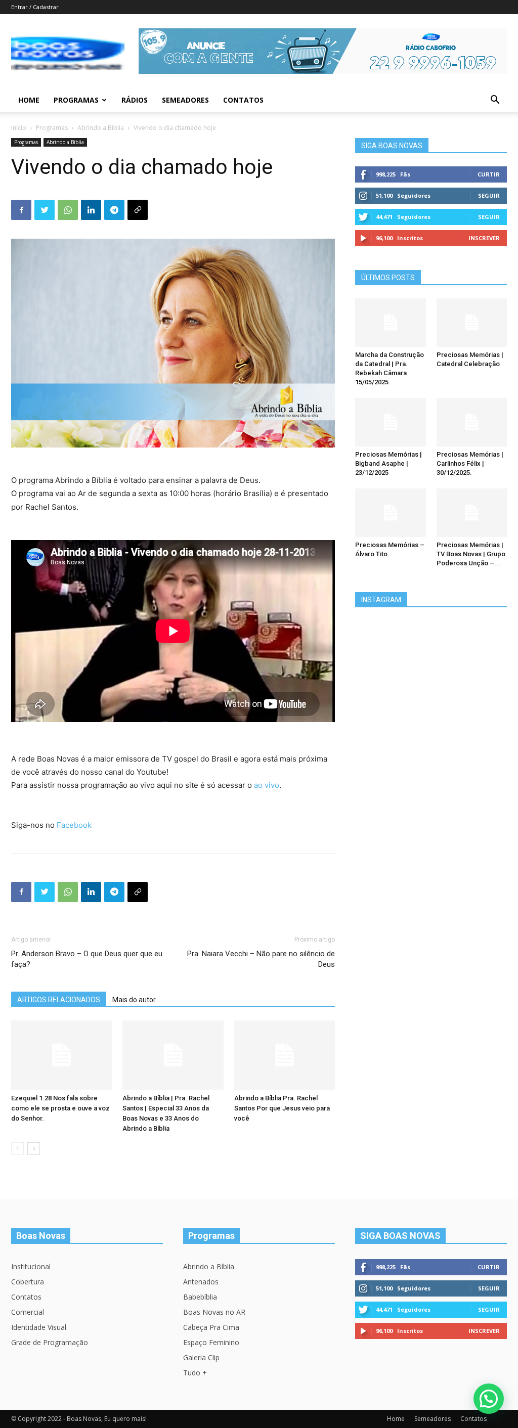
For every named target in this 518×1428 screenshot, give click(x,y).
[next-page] (33, 1148)
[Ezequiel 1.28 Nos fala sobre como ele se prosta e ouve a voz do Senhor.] (61, 1055)
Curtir (489, 174)
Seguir (489, 195)
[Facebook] (21, 210)
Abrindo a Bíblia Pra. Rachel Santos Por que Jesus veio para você (282, 1108)
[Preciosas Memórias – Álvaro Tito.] (390, 512)
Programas (76, 100)
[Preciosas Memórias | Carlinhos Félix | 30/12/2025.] (472, 422)
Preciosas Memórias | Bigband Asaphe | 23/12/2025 (388, 463)
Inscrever (484, 238)
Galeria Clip (201, 1357)
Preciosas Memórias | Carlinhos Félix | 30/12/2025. (470, 463)
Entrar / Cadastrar (35, 7)
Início (18, 127)
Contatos (243, 100)
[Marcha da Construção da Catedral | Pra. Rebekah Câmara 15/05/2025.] (390, 322)
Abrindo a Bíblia (100, 127)
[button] (495, 101)
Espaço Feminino (211, 1342)
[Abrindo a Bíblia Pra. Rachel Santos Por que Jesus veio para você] (284, 1055)
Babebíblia (200, 1297)
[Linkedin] (91, 210)
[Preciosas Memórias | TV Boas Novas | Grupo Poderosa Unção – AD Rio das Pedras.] (472, 512)
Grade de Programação (49, 1342)
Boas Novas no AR (214, 1312)
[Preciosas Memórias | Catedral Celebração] (472, 322)
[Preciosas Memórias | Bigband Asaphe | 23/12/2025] (390, 422)
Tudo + (195, 1372)
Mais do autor (134, 1000)
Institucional (31, 1266)
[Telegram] (114, 210)
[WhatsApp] (68, 210)
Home (28, 100)
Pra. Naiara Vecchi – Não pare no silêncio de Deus (261, 959)
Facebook (74, 825)
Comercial (27, 1312)
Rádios (134, 100)
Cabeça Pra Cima (211, 1327)
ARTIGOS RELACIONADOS (58, 1000)
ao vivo (266, 785)
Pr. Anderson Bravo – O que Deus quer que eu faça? (86, 959)
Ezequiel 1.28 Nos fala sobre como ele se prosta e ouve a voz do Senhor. (60, 1108)
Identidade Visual (38, 1327)
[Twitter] (44, 210)
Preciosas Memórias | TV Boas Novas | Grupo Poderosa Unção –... (471, 554)
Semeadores (185, 100)
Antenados (201, 1281)
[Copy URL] (137, 210)
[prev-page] (17, 1148)
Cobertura (27, 1281)
